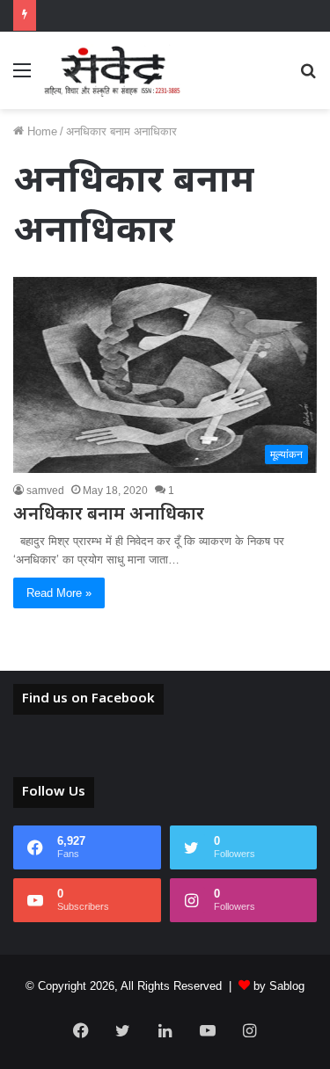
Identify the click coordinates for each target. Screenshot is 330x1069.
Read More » (59, 593)
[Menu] (22, 77)
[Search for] (308, 77)
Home (40, 131)
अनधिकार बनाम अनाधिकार (108, 515)
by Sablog (278, 986)
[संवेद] (112, 70)
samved (45, 490)
